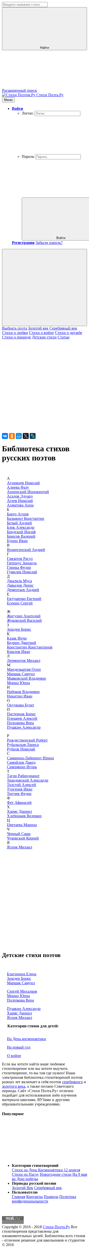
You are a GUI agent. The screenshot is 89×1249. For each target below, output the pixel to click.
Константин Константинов (29, 647)
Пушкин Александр (24, 727)
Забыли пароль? (49, 242)
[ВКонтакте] (5, 436)
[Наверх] (39, 1157)
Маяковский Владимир (26, 678)
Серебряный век (63, 328)
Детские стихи (44, 337)
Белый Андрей (19, 523)
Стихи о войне (41, 333)
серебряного (72, 1082)
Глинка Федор (19, 567)
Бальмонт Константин (25, 518)
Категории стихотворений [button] (35, 1165)
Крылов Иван (18, 651)
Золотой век (38, 328)
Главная (18, 1197)
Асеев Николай (20, 501)
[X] (26, 436)
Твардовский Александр (27, 780)
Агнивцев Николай (23, 483)
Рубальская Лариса (23, 745)
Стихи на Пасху (25, 1174)
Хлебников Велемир (24, 816)
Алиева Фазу (18, 487)
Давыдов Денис (20, 585)
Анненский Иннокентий (28, 492)
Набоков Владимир (23, 692)
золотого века (13, 1086)
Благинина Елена (21, 974)
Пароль (28, 156)
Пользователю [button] (25, 1192)
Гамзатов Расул (20, 558)
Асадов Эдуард (20, 496)
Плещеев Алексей (22, 718)
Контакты (34, 1197)
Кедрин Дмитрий (21, 643)
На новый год (18, 1047)
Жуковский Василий (24, 620)
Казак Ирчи (17, 638)
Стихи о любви (15, 333)
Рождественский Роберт (27, 740)
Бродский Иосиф (21, 532)
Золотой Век (22, 1188)
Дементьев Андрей (23, 590)
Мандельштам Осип (24, 669)
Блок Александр (20, 527)
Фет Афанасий (19, 802)
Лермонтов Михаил (23, 660)
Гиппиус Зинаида (22, 563)
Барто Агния (17, 514)
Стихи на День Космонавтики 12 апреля (46, 1170)
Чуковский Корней (23, 838)
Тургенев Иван (19, 789)
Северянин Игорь (22, 767)
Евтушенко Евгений (24, 599)
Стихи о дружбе (68, 333)
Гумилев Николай (22, 572)
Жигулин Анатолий (24, 616)
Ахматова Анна (20, 505)
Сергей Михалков (22, 991)
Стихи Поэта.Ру (56, 1227)
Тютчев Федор (19, 794)
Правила (51, 1197)
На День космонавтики (26, 1039)
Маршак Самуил (21, 674)
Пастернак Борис (21, 714)
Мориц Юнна (18, 683)
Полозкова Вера (20, 723)
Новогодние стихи (55, 1174)
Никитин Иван (19, 696)
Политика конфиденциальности (44, 1199)
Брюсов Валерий (21, 536)
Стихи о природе (16, 337)
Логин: (28, 113)
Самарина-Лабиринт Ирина (30, 758)
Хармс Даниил (19, 811)
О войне (14, 1056)
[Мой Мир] (19, 436)
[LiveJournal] (33, 436)
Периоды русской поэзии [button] (34, 1183)
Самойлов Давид (21, 762)
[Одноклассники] (12, 436)
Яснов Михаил (19, 847)
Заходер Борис (19, 629)
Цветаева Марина (22, 825)
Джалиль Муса (19, 581)
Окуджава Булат (20, 705)
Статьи (63, 337)
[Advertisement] (44, 384)
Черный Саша (18, 834)
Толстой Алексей (21, 785)
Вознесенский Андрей (26, 550)
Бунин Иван (17, 541)
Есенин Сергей (20, 603)
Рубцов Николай (21, 749)
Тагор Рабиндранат (23, 776)
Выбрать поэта (14, 328)
